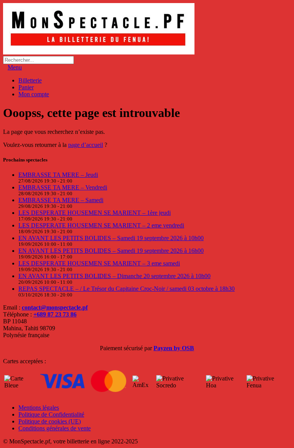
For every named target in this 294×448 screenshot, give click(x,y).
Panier (26, 87)
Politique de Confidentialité (51, 414)
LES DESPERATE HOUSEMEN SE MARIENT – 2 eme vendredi (101, 225)
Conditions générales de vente (54, 428)
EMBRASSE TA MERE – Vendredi (62, 187)
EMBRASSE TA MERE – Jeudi (58, 174)
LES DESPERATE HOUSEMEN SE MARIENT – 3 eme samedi (99, 263)
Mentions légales (38, 407)
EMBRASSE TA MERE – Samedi (60, 200)
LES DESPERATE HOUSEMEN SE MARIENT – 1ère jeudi (94, 212)
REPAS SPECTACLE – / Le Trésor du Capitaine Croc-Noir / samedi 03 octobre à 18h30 (126, 288)
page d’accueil (85, 145)
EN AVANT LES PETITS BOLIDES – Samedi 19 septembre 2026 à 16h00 (111, 250)
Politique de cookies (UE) (49, 421)
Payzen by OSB (174, 348)
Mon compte (33, 94)
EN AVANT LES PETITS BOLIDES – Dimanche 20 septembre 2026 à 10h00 (114, 276)
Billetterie (30, 80)
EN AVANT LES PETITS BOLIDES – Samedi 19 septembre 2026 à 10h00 (111, 238)
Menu (15, 67)
